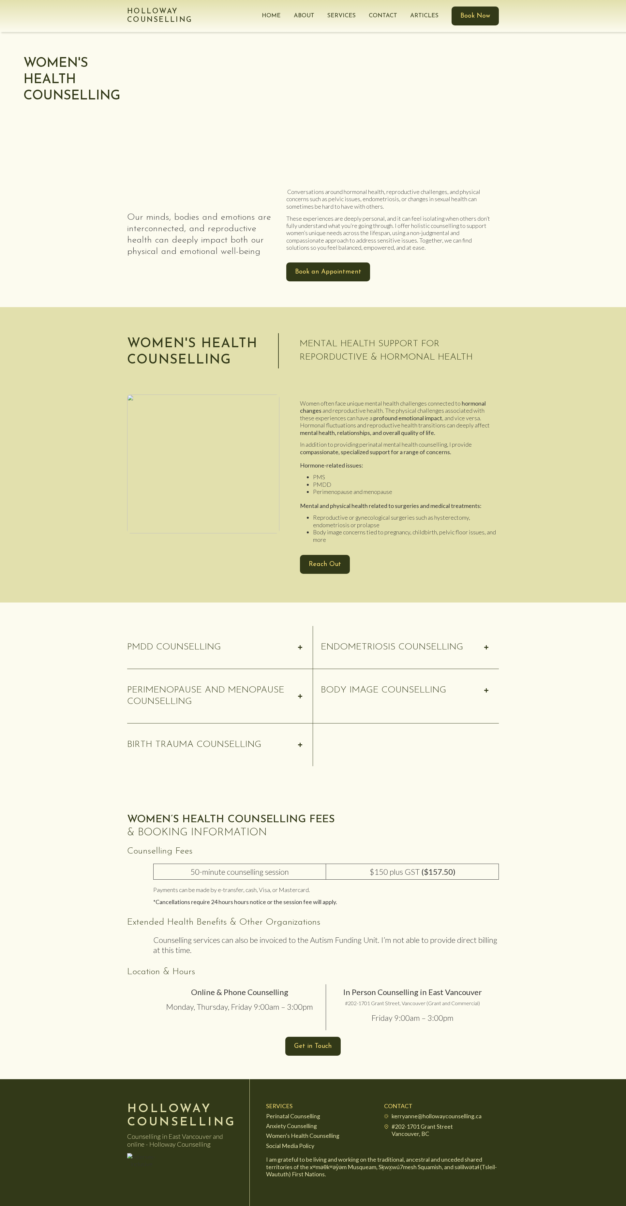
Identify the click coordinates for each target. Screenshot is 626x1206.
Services (341, 16)
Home (271, 16)
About (304, 16)
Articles (424, 16)
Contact (383, 16)
